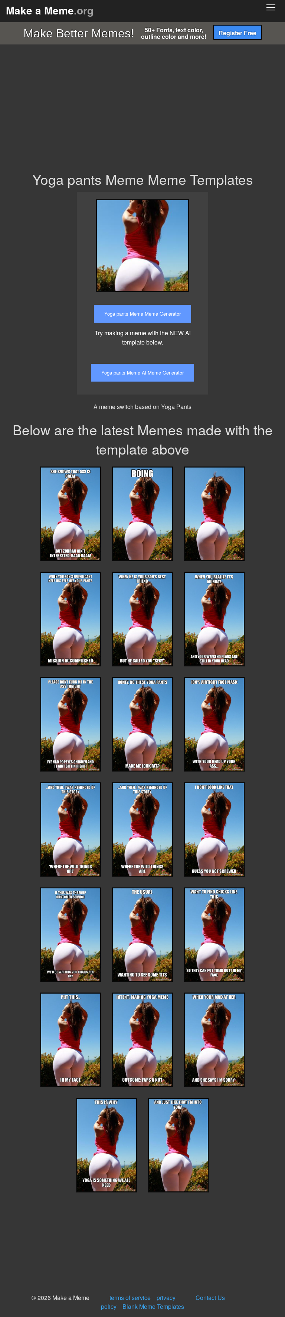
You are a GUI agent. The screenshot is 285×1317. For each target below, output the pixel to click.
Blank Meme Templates (153, 1306)
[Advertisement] (142, 114)
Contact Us (210, 1297)
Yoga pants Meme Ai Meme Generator (142, 372)
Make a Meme (50, 10)
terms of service (130, 1297)
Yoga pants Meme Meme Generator (142, 313)
